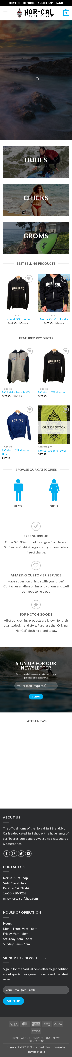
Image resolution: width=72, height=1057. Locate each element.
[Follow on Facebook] (6, 853)
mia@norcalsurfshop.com (20, 898)
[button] (5, 13)
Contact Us (36, 1040)
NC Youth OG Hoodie (51, 392)
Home (15, 1037)
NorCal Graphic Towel (52, 450)
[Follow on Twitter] (21, 853)
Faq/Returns (41, 1037)
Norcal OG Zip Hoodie (54, 319)
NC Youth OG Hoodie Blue (15, 452)
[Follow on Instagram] (14, 853)
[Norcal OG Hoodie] (18, 293)
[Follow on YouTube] (28, 853)
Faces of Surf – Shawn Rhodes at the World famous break (36, 781)
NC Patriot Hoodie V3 (16, 392)
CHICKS (36, 198)
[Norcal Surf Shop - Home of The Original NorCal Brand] (36, 13)
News (56, 1037)
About (25, 1037)
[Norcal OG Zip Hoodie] (54, 293)
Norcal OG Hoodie (18, 319)
